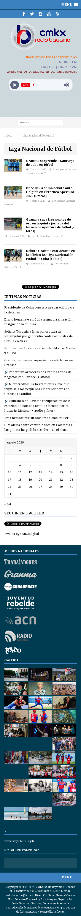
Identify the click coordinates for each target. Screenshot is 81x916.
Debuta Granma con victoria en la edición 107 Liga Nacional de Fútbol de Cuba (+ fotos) (50, 255)
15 (61, 472)
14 (50, 472)
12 (30, 472)
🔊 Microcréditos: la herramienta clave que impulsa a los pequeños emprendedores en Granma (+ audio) (37, 389)
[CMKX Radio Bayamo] (40, 36)
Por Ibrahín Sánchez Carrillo (48, 236)
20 (40, 479)
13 (40, 472)
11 (20, 472)
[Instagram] (40, 14)
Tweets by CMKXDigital (21, 533)
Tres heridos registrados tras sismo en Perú (37, 418)
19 (30, 479)
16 (71, 472)
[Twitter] (32, 14)
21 (50, 479)
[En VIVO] (57, 14)
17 (9, 479)
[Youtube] (49, 14)
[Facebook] (23, 14)
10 (9, 472)
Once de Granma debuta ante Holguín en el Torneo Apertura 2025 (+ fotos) (50, 192)
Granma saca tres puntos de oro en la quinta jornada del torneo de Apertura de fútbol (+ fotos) (50, 225)
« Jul (7, 504)
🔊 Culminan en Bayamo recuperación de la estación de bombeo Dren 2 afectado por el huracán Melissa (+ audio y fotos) (37, 405)
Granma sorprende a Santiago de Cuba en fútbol (50, 163)
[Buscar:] (40, 122)
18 (20, 479)
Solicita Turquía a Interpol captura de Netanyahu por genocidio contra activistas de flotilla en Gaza (38, 336)
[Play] (14, 84)
